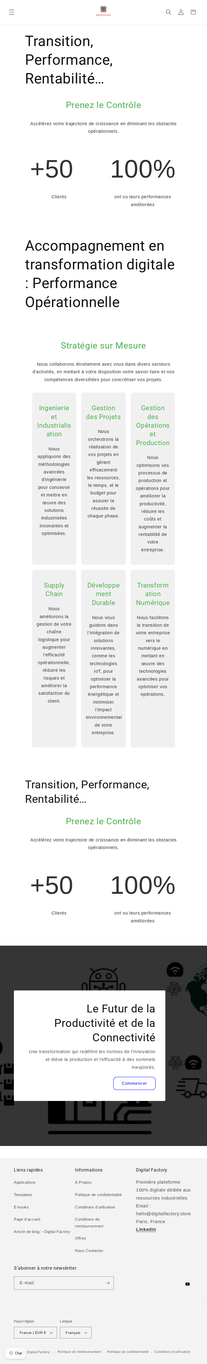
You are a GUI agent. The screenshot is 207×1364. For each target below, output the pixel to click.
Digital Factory (38, 1352)
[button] (12, 12)
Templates (23, 1195)
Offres (80, 1238)
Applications (25, 1182)
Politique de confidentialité (98, 1195)
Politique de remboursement (79, 1352)
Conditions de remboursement (89, 1222)
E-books (21, 1207)
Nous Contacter (89, 1250)
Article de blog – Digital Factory (42, 1231)
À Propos (83, 1182)
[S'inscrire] (107, 1283)
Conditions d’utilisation (172, 1352)
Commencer (134, 1083)
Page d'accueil (27, 1219)
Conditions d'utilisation (95, 1207)
